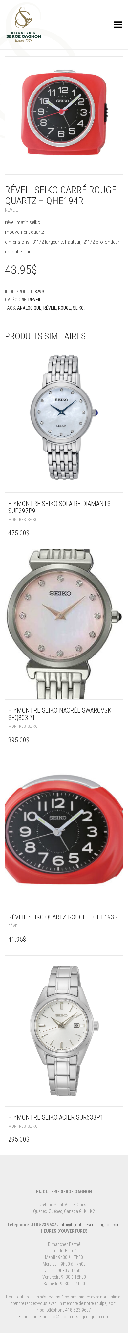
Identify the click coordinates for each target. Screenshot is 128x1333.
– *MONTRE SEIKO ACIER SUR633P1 (55, 1117)
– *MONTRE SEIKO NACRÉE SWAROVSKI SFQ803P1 (60, 714)
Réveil (11, 210)
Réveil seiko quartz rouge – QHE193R (63, 917)
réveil (49, 308)
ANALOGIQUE (29, 308)
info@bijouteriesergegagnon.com (90, 1224)
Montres (17, 519)
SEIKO (78, 308)
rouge (64, 308)
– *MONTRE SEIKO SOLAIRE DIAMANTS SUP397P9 (59, 507)
